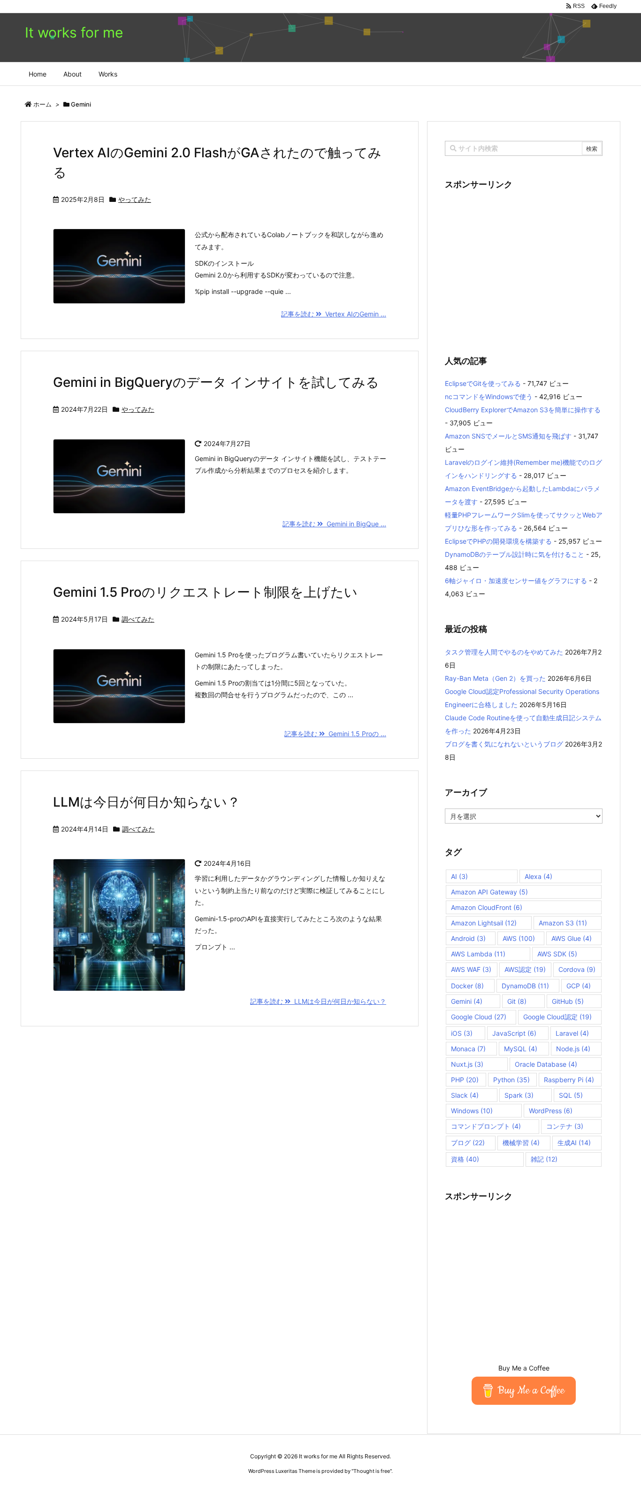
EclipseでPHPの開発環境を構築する (498, 541)
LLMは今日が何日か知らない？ (146, 802)
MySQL (520, 1049)
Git (517, 1001)
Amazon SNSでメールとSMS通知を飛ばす (508, 436)
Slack (465, 1095)
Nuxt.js (467, 1064)
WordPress (550, 1111)
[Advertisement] (524, 266)
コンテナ (564, 1126)
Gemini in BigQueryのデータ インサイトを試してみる (216, 382)
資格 (465, 1159)
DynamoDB (525, 986)
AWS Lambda (478, 954)
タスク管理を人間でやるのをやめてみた (504, 652)
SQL (571, 1095)
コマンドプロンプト (486, 1126)
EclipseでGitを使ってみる (483, 383)
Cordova (576, 969)
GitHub (568, 1001)
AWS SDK (557, 954)
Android (468, 938)
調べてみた (138, 619)
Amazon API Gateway (489, 892)
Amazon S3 (563, 923)
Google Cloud (478, 1017)
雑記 (544, 1159)
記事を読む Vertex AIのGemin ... (333, 314)
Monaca (468, 1049)
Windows (472, 1111)
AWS (519, 938)
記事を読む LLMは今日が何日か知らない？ (318, 1001)
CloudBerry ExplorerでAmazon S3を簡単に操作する (523, 410)
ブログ (468, 1143)
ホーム (42, 104)
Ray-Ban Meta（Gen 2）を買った (495, 678)
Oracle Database (546, 1064)
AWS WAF (471, 969)
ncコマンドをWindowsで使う (489, 396)
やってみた (134, 199)
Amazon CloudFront (486, 907)
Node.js (573, 1049)
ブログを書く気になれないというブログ (504, 744)
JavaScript (514, 1033)
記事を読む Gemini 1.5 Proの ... (335, 734)
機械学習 (521, 1143)
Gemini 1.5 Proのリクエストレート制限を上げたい (205, 592)
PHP (465, 1080)
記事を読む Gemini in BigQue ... (334, 524)
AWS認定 (525, 969)
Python (511, 1080)
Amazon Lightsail (484, 923)
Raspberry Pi (569, 1080)
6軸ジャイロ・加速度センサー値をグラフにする (516, 581)
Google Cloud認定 (557, 1017)
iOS (462, 1033)
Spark (519, 1095)
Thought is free (371, 1471)
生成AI (574, 1143)
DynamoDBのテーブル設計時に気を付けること (514, 554)
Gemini (466, 1001)
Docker (467, 986)
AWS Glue (571, 938)
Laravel (572, 1033)
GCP (578, 986)
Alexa (538, 876)
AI (459, 876)
